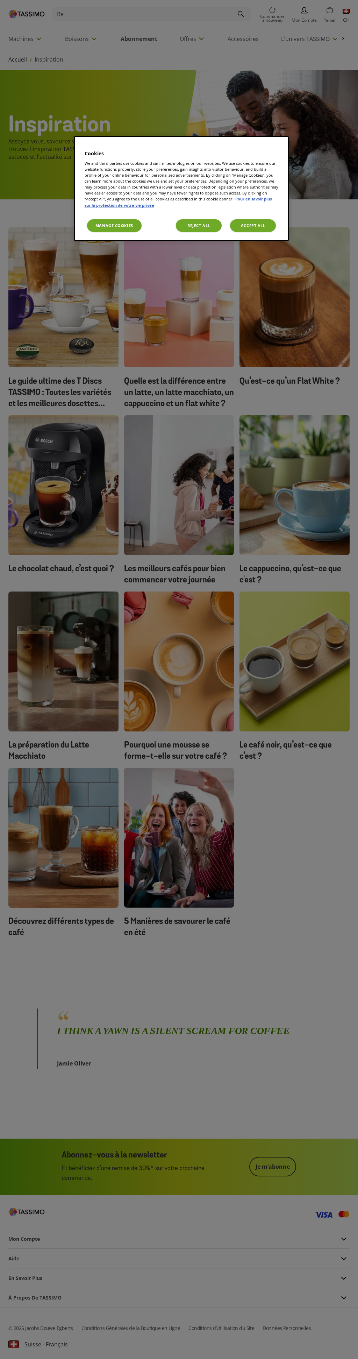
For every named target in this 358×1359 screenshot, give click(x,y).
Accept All (253, 225)
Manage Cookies (114, 225)
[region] (181, 188)
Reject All (198, 225)
